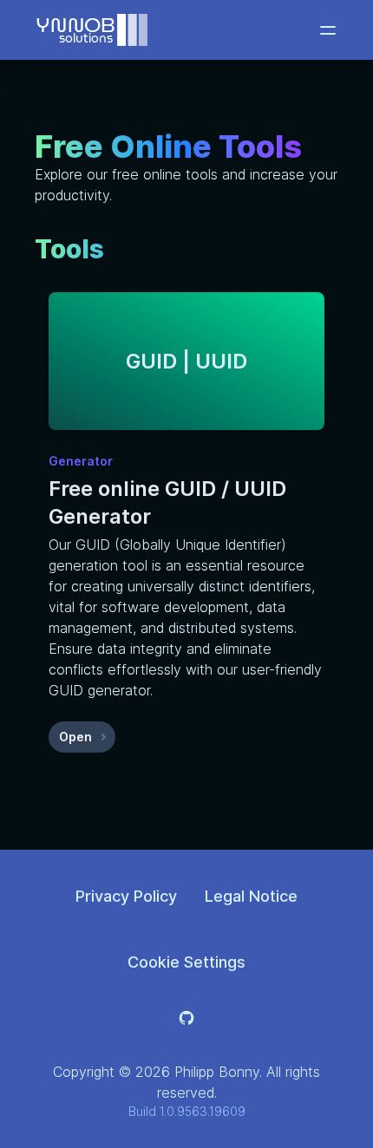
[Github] (186, 1018)
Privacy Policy (126, 896)
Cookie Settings (186, 962)
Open (86, 741)
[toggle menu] (327, 30)
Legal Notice (251, 896)
